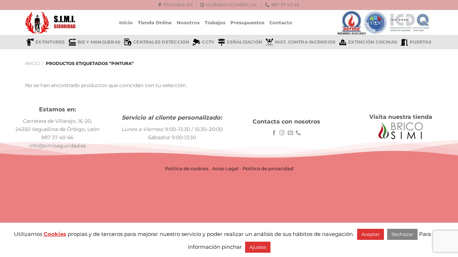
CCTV (208, 42)
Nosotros (188, 22)
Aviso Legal (225, 168)
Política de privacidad (268, 168)
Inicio (126, 22)
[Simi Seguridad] (66, 22)
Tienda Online (155, 22)
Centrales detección (161, 42)
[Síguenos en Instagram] (282, 133)
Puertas (421, 42)
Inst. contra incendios (305, 42)
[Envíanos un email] (290, 133)
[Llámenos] (298, 133)
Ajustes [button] (257, 247)
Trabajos (215, 22)
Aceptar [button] (370, 234)
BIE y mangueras (99, 42)
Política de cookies (186, 168)
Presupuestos (247, 22)
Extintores (50, 42)
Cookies (55, 234)
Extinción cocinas (372, 42)
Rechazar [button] (402, 234)
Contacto (280, 22)
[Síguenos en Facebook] (274, 133)
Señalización (244, 42)
